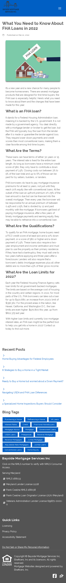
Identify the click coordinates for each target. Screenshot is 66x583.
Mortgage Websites (24, 566)
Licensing (7, 526)
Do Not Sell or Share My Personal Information (25, 547)
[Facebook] (55, 576)
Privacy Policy (9, 531)
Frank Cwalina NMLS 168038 (21, 490)
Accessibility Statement (14, 537)
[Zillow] (61, 576)
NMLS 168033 (13, 478)
